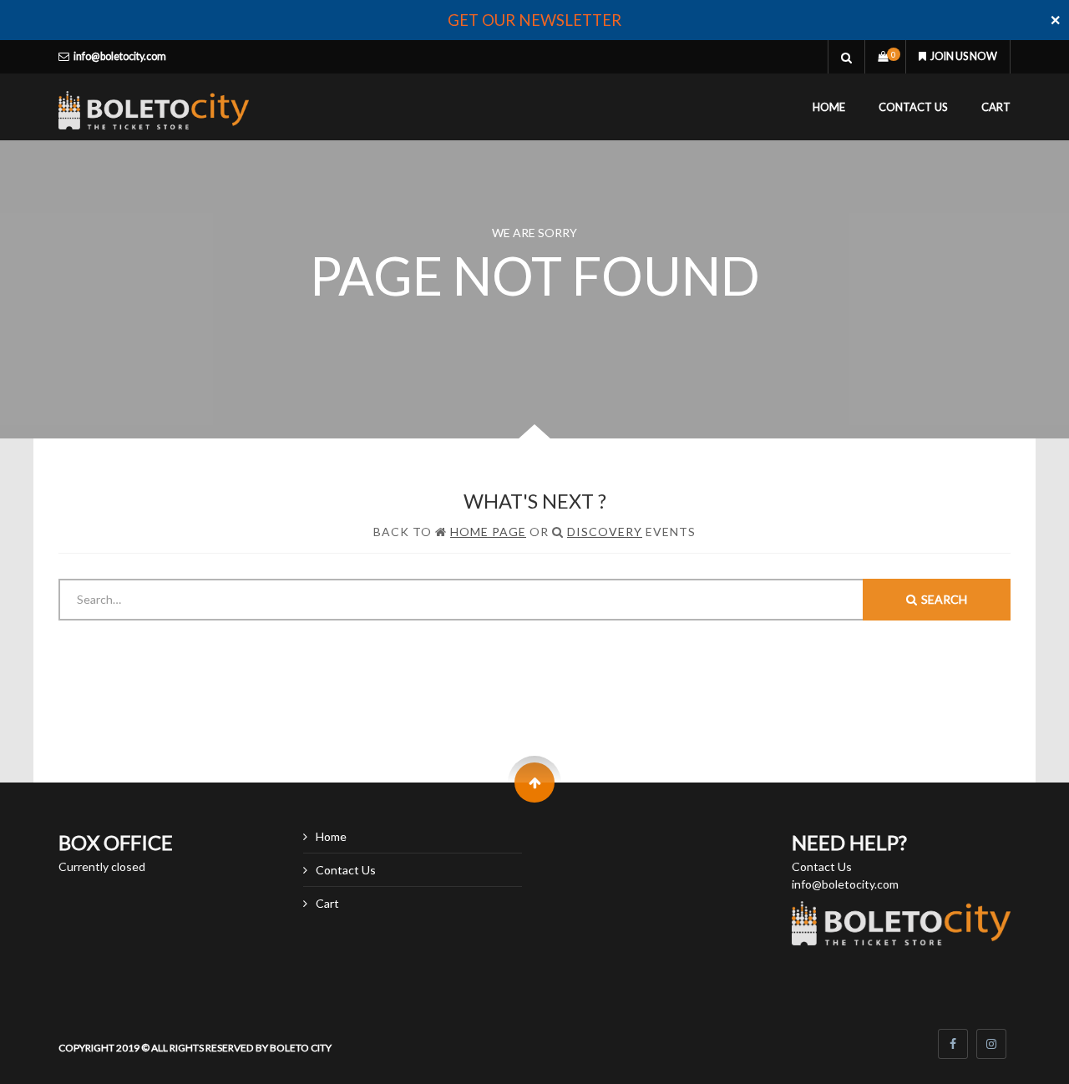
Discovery (604, 531)
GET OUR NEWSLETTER (534, 20)
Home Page (488, 531)
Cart (996, 107)
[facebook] (953, 1044)
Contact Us (913, 107)
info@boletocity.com (119, 56)
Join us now (963, 56)
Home (829, 107)
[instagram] (991, 1044)
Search (944, 599)
